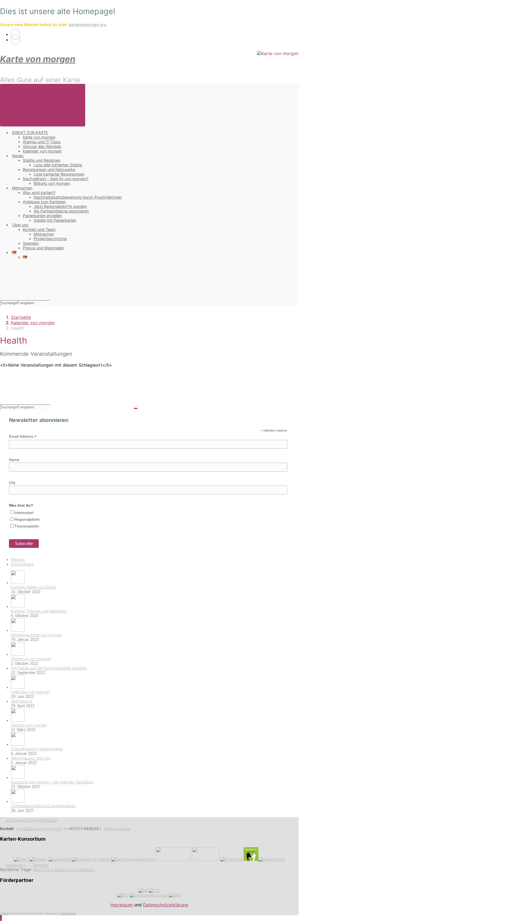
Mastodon (49, 820)
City (12, 482)
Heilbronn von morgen (30, 692)
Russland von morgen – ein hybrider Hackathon (52, 782)
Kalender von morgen (42, 151)
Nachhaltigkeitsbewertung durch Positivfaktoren (78, 197)
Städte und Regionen (42, 160)
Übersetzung (21, 701)
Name (14, 460)
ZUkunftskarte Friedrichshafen (37, 749)
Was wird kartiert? (39, 192)
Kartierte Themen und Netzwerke (38, 611)
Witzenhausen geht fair (30, 758)
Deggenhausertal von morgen (36, 635)
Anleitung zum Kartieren (44, 201)
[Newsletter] (15, 39)
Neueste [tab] (18, 559)
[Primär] (42, 105)
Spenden (31, 243)
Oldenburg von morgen (31, 659)
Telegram (39, 865)
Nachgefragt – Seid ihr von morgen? (55, 178)
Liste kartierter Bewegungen (59, 174)
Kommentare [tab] (22, 564)
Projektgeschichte (50, 238)
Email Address (23, 436)
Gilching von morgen (29, 725)
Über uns (20, 225)
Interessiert (24, 512)
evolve (4, 913)
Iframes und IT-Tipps (42, 141)
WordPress (68, 913)
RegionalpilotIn (27, 519)
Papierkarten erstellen (42, 215)
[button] (1, 918)
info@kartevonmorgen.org (39, 829)
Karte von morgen (37, 59)
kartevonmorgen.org (87, 25)
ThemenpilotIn (26, 526)
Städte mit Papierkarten (55, 220)
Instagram (14, 865)
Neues (18, 155)
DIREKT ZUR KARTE (30, 132)
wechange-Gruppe (21, 820)
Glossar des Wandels (42, 146)
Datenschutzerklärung (165, 904)
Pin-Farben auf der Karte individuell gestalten (49, 668)
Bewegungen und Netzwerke (49, 169)
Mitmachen (22, 188)
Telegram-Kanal (116, 829)
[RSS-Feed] (15, 34)
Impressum (121, 904)
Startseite (21, 317)
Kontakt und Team (39, 229)
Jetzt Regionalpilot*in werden (60, 206)
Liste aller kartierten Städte (58, 165)
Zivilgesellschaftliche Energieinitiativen (43, 806)
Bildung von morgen (52, 183)
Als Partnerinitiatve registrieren (61, 211)
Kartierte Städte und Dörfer (33, 587)
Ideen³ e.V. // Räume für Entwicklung (64, 870)
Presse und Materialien (43, 248)
